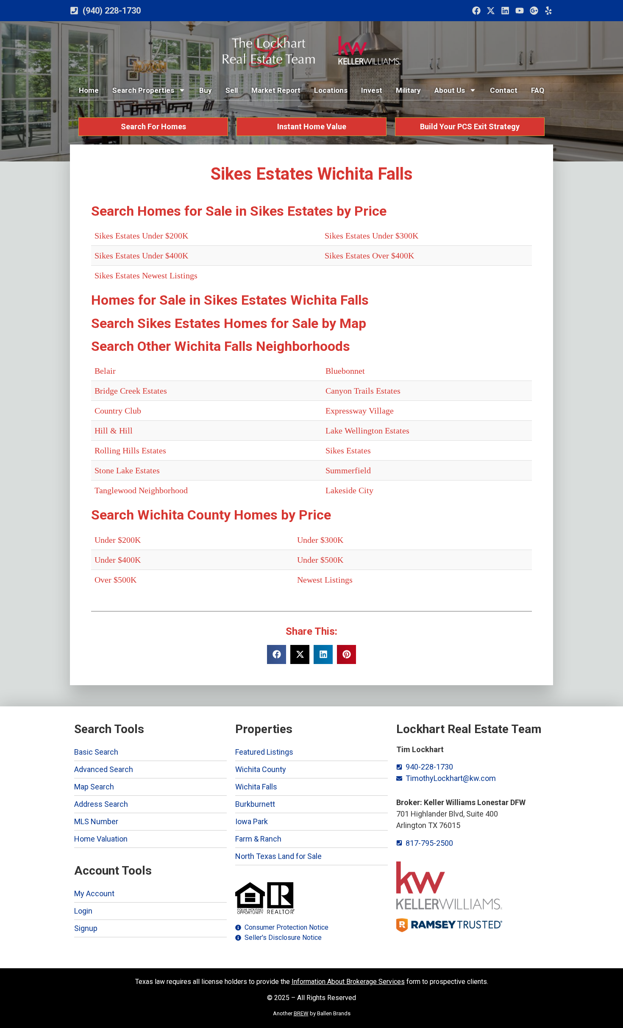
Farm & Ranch (258, 838)
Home (89, 90)
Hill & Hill (114, 430)
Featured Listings (264, 751)
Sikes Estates (348, 450)
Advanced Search (103, 769)
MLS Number (96, 821)
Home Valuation (101, 838)
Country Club (118, 410)
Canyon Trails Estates (362, 390)
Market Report (275, 90)
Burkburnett (255, 804)
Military (408, 90)
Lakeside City (349, 490)
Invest (371, 90)
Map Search (94, 786)
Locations (331, 90)
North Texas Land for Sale (278, 856)
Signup (85, 928)
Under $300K (320, 540)
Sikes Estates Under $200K (141, 235)
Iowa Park (251, 821)
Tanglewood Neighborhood (141, 490)
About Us (449, 90)
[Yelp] (548, 10)
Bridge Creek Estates (131, 390)
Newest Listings (325, 579)
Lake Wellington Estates (367, 430)
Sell (231, 90)
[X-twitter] (490, 10)
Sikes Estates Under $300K (371, 235)
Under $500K (320, 559)
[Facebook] (476, 10)
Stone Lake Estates (127, 470)
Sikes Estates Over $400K (369, 255)
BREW (301, 1013)
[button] (276, 654)
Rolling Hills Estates (130, 450)
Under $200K (118, 540)
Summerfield (348, 470)
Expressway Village (359, 410)
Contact (503, 90)
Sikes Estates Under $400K (141, 255)
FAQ (537, 90)
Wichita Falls (256, 786)
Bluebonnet (345, 370)
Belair (105, 370)
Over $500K (115, 579)
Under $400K (118, 559)
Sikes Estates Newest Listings (146, 275)
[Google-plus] (534, 10)
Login (83, 910)
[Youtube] (519, 10)
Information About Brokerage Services (348, 982)
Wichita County (260, 769)
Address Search (101, 804)
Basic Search (96, 751)
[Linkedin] (505, 10)
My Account (94, 893)
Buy (205, 90)
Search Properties (143, 90)
